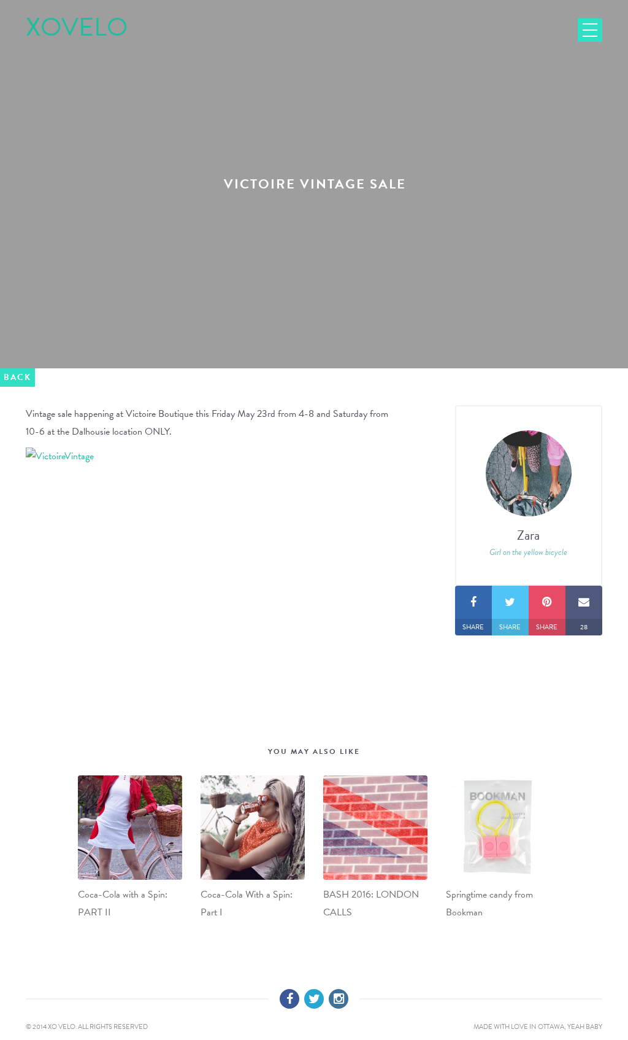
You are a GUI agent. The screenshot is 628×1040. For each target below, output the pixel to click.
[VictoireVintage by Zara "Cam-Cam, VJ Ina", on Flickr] (60, 455)
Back (17, 377)
